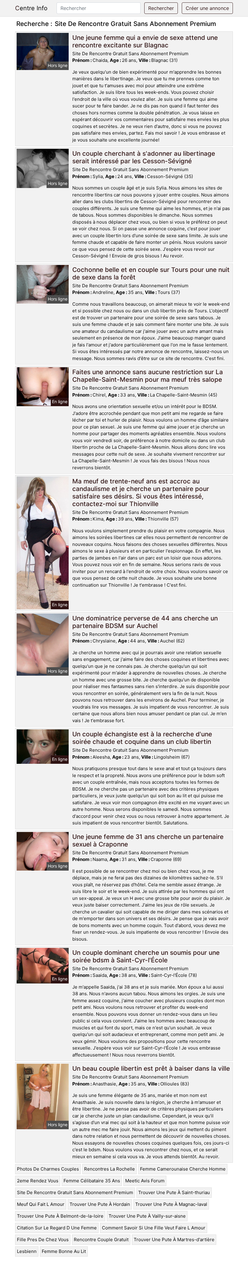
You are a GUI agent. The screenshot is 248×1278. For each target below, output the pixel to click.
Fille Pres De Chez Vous (43, 1239)
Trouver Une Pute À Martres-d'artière (174, 1239)
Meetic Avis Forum (145, 1181)
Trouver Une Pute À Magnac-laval (171, 1204)
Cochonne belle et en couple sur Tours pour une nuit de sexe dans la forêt (151, 273)
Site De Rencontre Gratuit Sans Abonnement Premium (75, 1192)
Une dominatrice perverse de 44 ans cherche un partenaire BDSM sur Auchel (145, 621)
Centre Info (31, 8)
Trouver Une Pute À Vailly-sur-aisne (147, 1216)
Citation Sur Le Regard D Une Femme (57, 1228)
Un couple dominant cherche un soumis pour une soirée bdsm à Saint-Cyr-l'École (146, 956)
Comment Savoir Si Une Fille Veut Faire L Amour (153, 1228)
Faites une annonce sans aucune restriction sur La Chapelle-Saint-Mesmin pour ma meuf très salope (147, 375)
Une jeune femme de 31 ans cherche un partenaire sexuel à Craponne (148, 840)
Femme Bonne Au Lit (64, 1251)
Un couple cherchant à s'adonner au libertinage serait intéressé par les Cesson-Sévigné (143, 157)
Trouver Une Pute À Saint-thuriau (174, 1192)
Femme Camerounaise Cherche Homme (183, 1169)
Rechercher (161, 8)
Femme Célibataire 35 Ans (92, 1181)
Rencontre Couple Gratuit (101, 1239)
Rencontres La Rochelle (109, 1169)
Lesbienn (27, 1251)
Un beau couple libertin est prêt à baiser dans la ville (151, 1068)
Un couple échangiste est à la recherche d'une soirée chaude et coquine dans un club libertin (142, 737)
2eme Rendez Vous (37, 1181)
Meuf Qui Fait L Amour (40, 1204)
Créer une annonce (207, 8)
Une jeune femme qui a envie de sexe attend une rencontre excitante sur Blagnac (145, 41)
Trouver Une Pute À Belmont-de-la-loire (60, 1216)
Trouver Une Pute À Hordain (100, 1204)
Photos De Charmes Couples (48, 1169)
